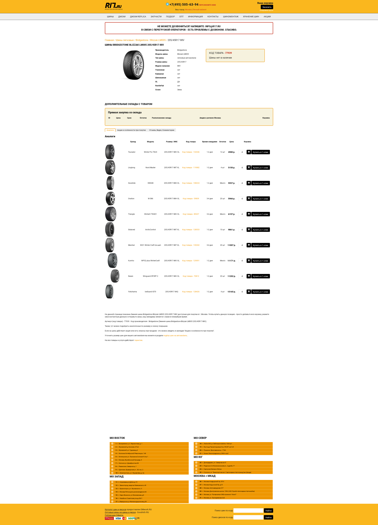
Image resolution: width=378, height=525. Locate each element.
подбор (170, 16)
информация (195, 16)
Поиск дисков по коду (222, 517)
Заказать (267, 7)
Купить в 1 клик (260, 152)
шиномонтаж (230, 16)
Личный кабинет (200, 10)
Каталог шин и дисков (115, 509)
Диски (122, 16)
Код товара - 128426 (190, 292)
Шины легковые (125, 40)
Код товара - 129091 (190, 261)
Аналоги (110, 130)
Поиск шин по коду (224, 510)
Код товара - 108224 (190, 183)
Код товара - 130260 (190, 245)
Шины (110, 16)
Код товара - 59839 (191, 199)
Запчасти (156, 16)
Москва (188, 10)
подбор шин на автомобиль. (175, 336)
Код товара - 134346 (190, 152)
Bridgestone (142, 40)
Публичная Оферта (114, 515)
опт (181, 16)
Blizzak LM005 (158, 40)
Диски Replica (138, 16)
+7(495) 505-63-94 (184, 4)
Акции (267, 16)
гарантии (138, 340)
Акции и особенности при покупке (131, 130)
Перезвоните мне (207, 5)
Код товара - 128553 (190, 230)
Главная (109, 40)
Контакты (212, 16)
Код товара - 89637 (191, 214)
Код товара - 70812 (191, 276)
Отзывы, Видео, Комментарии (161, 130)
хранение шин (251, 16)
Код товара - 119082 (190, 168)
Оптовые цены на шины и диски (120, 512)
